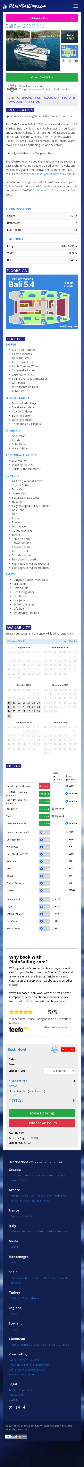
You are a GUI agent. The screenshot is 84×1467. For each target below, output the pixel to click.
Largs (14, 1329)
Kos (32, 1196)
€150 (57, 906)
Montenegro (19, 1257)
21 (28, 707)
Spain (13, 1272)
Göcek (25, 1298)
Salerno (39, 1231)
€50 (70, 875)
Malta (13, 1241)
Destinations (18, 1162)
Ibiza (27, 1278)
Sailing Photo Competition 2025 (27, 1369)
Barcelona (17, 1278)
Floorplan (52, 97)
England (15, 1308)
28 (28, 711)
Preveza (25, 1200)
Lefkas (14, 1200)
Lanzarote (63, 1278)
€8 (56, 921)
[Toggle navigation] (76, 6)
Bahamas (26, 1344)
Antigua (15, 1344)
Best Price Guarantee (21, 1374)
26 (19, 711)
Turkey (14, 1292)
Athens (15, 1196)
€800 (71, 785)
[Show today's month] (40, 641)
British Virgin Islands (45, 1344)
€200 (71, 853)
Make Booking (42, 1113)
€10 (57, 913)
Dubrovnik (17, 1175)
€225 (70, 832)
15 (33, 702)
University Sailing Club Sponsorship (29, 1365)
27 (23, 711)
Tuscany (62, 1231)
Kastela (36, 1175)
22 (33, 707)
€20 (70, 861)
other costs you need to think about (51, 174)
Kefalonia (60, 1196)
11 (14, 702)
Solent (14, 1313)
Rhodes (40, 1196)
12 (19, 702)
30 (38, 711)
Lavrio (24, 1196)
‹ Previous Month (16, 641)
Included (44, 793)
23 (38, 707)
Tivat (13, 1262)
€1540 (72, 890)
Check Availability (42, 77)
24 (9, 711)
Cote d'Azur (28, 1216)
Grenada (64, 1344)
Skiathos (36, 1200)
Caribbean (17, 1339)
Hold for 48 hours (42, 1123)
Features (69, 97)
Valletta (15, 1247)
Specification (31, 97)
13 (23, 702)
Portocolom (48, 1278)
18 (14, 707)
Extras (34, 102)
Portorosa (27, 1231)
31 (9, 715)
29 (33, 711)
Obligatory (44, 786)
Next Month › (70, 641)
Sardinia (51, 1231)
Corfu (50, 1196)
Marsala (15, 1231)
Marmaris (36, 1298)
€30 (70, 883)
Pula (27, 1175)
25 (14, 711)
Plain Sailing (18, 1354)
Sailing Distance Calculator (24, 1360)
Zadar (23, 1180)
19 (19, 707)
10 (9, 702)
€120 (57, 899)
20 (23, 707)
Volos (46, 1200)
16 (38, 702)
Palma (35, 1278)
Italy (12, 1226)
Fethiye (15, 1298)
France (14, 1210)
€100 (71, 839)
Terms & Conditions (20, 1390)
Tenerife (16, 1282)
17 (9, 707)
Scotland (15, 1323)
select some (36, 1091)
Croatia (15, 1170)
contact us (40, 190)
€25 (70, 846)
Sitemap (13, 1399)
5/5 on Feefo (13, 186)
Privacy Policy (16, 1394)
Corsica (15, 1216)
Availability (18, 102)
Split (44, 1175)
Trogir (52, 1175)
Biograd (61, 1175)
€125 (71, 868)
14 (28, 702)
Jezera (14, 1180)
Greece (14, 1190)
